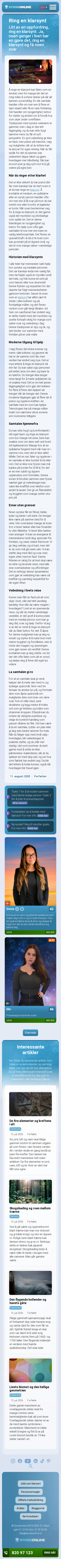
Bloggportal (38, 1508)
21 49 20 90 (41, 1529)
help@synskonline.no (30, 1533)
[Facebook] (20, 1460)
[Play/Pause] (17, 909)
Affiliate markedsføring (30, 1500)
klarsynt (34, 189)
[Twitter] (30, 1465)
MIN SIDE (50, 932)
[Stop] (22, 909)
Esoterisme (15, 1129)
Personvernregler (30, 1492)
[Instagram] (13, 1460)
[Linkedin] (36, 1460)
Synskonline (20, 1525)
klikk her (43, 815)
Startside (30, 1032)
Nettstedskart (30, 1516)
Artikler (21, 1508)
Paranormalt (15, 1307)
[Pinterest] (48, 1460)
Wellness (14, 1216)
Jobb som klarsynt (31, 1483)
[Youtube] (28, 1460)
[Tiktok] (42, 1460)
